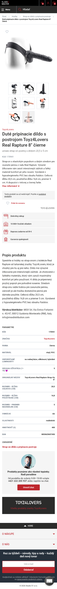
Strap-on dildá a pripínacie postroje (37, 16)
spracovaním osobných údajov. (29, 579)
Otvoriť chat (28, 487)
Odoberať (29, 569)
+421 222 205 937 (17, 481)
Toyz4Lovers (8, 129)
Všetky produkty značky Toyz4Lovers (28, 508)
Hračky (14, 16)
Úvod (4, 16)
